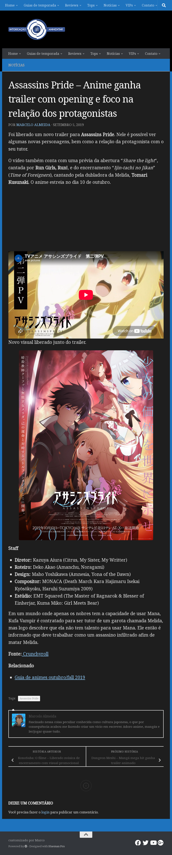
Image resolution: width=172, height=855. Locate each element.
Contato (148, 5)
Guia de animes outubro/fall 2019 (50, 677)
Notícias (110, 5)
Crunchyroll (35, 654)
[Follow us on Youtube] (153, 843)
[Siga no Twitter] (146, 843)
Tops (91, 5)
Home (10, 5)
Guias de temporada (40, 5)
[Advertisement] (86, 219)
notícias (16, 65)
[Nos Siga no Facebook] (138, 843)
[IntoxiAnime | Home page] (36, 29)
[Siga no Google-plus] (161, 843)
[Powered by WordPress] (26, 846)
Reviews (71, 5)
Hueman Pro (56, 846)
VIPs (129, 5)
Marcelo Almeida (33, 124)
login (45, 812)
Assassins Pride (29, 698)
